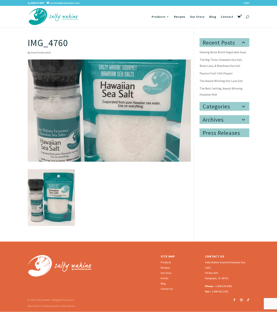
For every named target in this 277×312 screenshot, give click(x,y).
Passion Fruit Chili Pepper (216, 73)
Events (164, 278)
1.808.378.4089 (224, 286)
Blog (212, 17)
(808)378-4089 (37, 3)
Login (246, 3)
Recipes (179, 17)
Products (158, 17)
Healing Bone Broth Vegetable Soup (223, 52)
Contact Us (167, 288)
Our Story (197, 17)
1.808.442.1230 (220, 291)
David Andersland (41, 52)
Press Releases (221, 132)
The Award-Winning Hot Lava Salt (221, 81)
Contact (227, 17)
